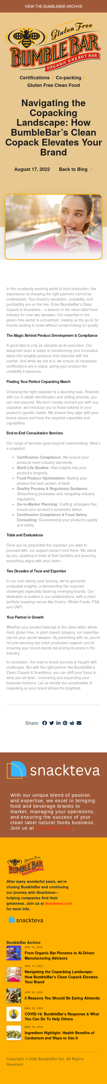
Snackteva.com (54, 828)
